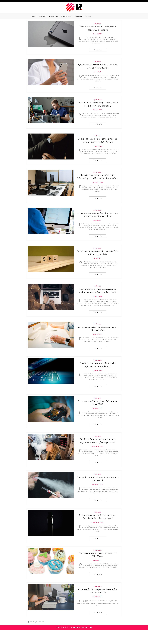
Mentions (88, 627)
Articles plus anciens (37, 622)
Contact (88, 16)
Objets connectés (66, 16)
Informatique (53, 16)
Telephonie (78, 16)
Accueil (34, 16)
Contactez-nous (78, 627)
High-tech (42, 16)
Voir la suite (98, 50)
